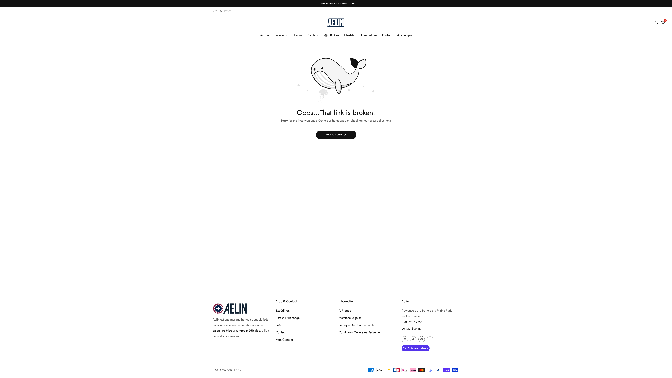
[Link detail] (405, 339)
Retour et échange (288, 318)
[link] (281, 35)
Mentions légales (350, 318)
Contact (281, 332)
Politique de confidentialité (356, 325)
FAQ (278, 325)
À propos (345, 310)
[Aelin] (336, 22)
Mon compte (284, 339)
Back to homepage (336, 134)
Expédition (283, 310)
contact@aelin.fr (412, 328)
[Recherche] (656, 22)
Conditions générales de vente (359, 332)
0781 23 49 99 (412, 322)
